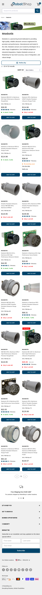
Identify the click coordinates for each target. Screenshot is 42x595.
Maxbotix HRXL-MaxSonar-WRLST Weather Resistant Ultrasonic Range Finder (29, 403)
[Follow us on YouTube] (19, 569)
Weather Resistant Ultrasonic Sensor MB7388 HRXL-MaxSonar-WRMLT (9, 205)
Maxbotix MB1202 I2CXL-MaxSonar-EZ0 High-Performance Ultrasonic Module (10, 255)
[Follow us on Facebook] (3, 569)
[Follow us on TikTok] (22, 569)
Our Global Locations (8, 560)
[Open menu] (3, 4)
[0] (38, 4)
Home (2, 17)
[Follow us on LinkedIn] (26, 569)
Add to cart (10, 117)
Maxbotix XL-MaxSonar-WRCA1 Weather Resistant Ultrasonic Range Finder (10, 450)
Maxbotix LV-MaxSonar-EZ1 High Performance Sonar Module (31, 254)
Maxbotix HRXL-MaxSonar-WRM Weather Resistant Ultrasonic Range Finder (31, 205)
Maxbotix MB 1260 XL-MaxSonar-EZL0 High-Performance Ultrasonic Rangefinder (31, 353)
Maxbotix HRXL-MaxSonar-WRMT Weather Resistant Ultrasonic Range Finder (29, 99)
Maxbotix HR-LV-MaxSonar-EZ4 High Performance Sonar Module (10, 402)
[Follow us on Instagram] (11, 569)
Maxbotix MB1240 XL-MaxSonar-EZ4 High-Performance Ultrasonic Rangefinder (10, 99)
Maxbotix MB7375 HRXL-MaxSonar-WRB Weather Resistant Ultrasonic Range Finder (29, 451)
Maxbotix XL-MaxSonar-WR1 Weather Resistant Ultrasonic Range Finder (30, 304)
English (26, 560)
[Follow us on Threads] (30, 569)
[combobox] (18, 11)
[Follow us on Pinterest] (15, 569)
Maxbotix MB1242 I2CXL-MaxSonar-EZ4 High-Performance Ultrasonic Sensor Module (30, 149)
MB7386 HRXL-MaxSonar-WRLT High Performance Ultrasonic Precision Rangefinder (10, 353)
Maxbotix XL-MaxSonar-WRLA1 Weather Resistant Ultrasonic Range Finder (10, 148)
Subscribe (21, 550)
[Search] (37, 11)
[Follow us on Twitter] (7, 569)
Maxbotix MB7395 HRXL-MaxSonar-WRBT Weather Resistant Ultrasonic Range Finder (8, 305)
